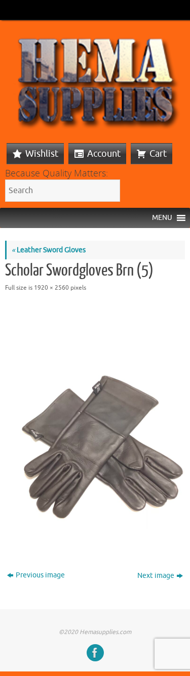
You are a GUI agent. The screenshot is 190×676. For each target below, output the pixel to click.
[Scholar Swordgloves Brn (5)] (95, 423)
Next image (155, 575)
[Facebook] (95, 652)
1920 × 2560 (51, 288)
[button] (162, 218)
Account (104, 153)
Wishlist (41, 153)
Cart (158, 153)
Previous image (40, 575)
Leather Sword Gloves (49, 250)
